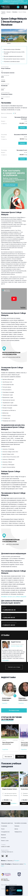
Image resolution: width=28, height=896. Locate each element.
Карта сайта (4, 884)
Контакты (3, 837)
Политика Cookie (13, 884)
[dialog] (14, 890)
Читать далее (5, 660)
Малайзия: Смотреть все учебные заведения (13, 596)
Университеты (18, 831)
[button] (9, 43)
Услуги (2, 829)
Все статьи (21, 756)
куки (10, 891)
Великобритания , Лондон (18, 644)
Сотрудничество (5, 831)
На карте (17, 860)
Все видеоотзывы (14, 710)
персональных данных (12, 893)
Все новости (8, 756)
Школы (16, 829)
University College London (16, 646)
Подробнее (4, 703)
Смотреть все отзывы (14, 667)
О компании (4, 826)
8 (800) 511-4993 (5, 846)
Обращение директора (7, 823)
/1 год (23, 123)
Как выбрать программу (21, 823)
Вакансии (3, 834)
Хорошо (19, 890)
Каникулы (17, 826)
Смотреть (22, 127)
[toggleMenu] (25, 7)
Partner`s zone (4, 840)
